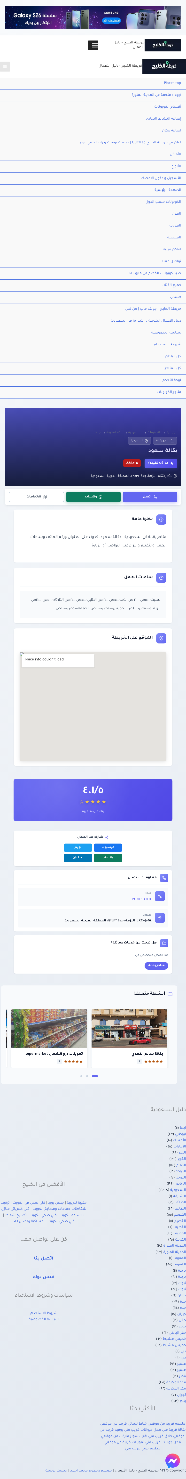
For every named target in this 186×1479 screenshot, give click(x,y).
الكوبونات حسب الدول (163, 202)
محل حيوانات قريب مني (142, 1430)
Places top (172, 83)
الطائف (180, 1203)
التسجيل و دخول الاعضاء (161, 178)
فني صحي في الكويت (29, 1203)
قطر (182, 1377)
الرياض (180, 1184)
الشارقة (179, 1197)
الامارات (179, 1147)
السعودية (137, 440)
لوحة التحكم (172, 380)
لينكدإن (78, 858)
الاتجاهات (33, 497)
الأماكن (175, 155)
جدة (183, 1302)
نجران (181, 1395)
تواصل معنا (171, 262)
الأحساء (179, 1141)
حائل (182, 1321)
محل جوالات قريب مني (163, 1443)
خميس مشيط (174, 1339)
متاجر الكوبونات (169, 392)
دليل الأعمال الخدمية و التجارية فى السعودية (146, 321)
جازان (182, 1296)
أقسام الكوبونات (167, 107)
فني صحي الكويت (43, 1216)
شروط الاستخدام (167, 345)
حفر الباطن (177, 1333)
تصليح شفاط (16, 1216)
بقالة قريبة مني (174, 1430)
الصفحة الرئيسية (168, 190)
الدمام (181, 1166)
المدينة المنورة (174, 1246)
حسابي (175, 297)
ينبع (183, 1401)
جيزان (181, 1314)
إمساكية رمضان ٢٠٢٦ (29, 1222)
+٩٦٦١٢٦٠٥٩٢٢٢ (141, 899)
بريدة (182, 1271)
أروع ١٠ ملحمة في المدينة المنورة (156, 95)
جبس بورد (56, 1203)
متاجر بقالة (162, 440)
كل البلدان (173, 357)
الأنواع (176, 167)
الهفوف (179, 1258)
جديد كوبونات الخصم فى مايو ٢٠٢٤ (155, 274)
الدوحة (181, 1172)
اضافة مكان (171, 131)
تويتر (78, 847)
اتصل (147, 497)
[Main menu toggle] (5, 67)
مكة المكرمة (176, 1383)
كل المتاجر (173, 369)
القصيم (180, 1215)
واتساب (91, 497)
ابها (183, 1128)
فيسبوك (108, 847)
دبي (183, 1352)
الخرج (182, 1159)
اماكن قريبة (172, 250)
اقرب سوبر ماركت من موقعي (124, 1436)
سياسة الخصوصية (166, 333)
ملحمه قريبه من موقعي (166, 1424)
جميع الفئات (171, 285)
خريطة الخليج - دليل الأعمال (120, 66)
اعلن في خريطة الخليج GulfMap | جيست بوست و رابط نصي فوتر (130, 143)
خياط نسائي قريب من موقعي (123, 1424)
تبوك (182, 1283)
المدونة (175, 226)
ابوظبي (180, 1135)
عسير (181, 1364)
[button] (95, 1076)
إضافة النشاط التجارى (163, 119)
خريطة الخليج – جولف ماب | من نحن (153, 309)
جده (183, 1308)
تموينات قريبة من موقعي (124, 1443)
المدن (176, 214)
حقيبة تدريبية (77, 1203)
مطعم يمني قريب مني (142, 1449)
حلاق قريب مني (160, 1436)
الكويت (180, 1240)
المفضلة (174, 238)
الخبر (182, 1153)
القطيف (179, 1227)
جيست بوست (56, 1471)
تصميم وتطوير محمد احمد (91, 1471)
